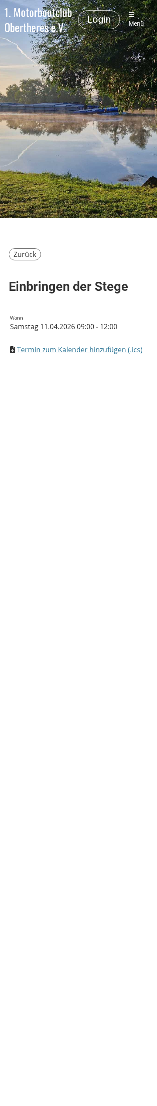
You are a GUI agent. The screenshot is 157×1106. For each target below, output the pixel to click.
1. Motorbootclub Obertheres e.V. (38, 19)
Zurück (25, 254)
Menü (136, 23)
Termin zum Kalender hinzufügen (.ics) (80, 349)
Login (99, 19)
